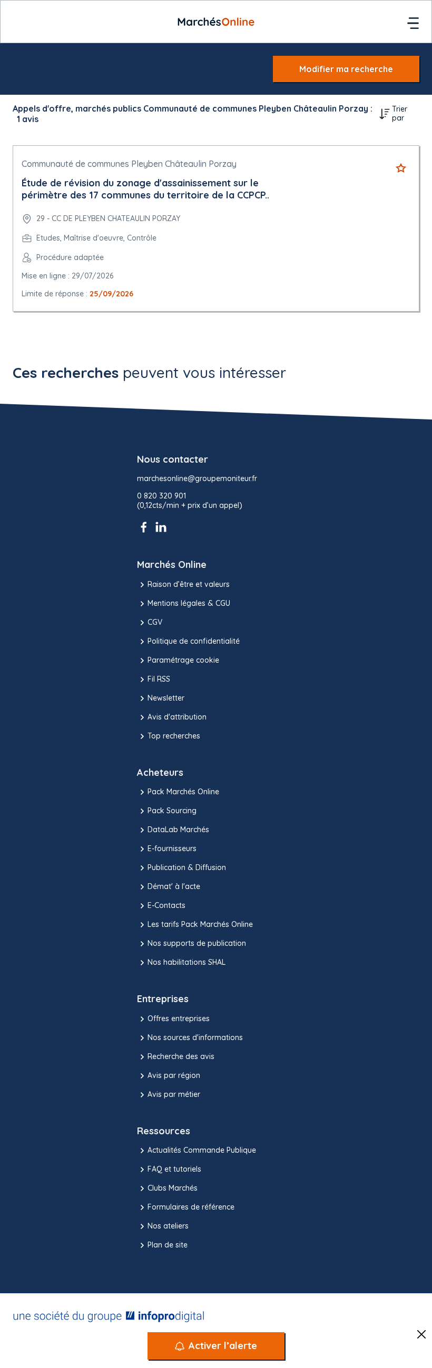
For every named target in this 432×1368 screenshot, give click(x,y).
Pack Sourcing (172, 810)
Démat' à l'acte (174, 886)
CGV (155, 622)
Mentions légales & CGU (189, 603)
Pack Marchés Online (183, 791)
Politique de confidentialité (194, 641)
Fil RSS (159, 679)
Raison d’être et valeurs (189, 584)
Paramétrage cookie (183, 660)
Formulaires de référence (191, 1207)
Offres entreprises (179, 1018)
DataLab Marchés (178, 829)
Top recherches (174, 736)
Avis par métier (174, 1094)
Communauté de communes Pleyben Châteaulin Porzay (129, 163)
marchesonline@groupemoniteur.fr (197, 478)
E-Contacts (166, 905)
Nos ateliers (168, 1226)
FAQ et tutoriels (174, 1169)
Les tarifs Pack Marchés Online (200, 924)
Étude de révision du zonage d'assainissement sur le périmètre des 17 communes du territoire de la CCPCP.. (145, 189)
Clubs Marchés (173, 1188)
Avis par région (174, 1075)
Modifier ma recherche (346, 69)
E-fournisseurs (172, 848)
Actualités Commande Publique (202, 1150)
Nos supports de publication (197, 943)
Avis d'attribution (177, 717)
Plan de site (168, 1245)
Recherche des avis (181, 1056)
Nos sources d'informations (195, 1037)
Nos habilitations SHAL (186, 962)
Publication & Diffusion (187, 867)
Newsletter (166, 698)
